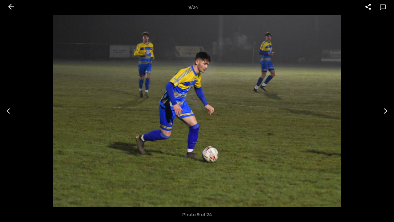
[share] (368, 7)
